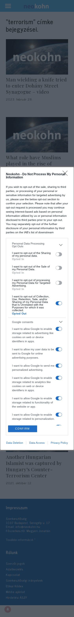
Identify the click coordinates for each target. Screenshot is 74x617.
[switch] (59, 254)
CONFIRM (22, 428)
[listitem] (37, 245)
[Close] (66, 174)
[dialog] (37, 308)
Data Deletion (14, 442)
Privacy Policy (59, 442)
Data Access (37, 442)
